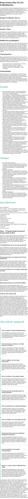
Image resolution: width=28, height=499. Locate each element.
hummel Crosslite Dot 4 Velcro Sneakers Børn (13, 487)
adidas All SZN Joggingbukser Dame (14, 495)
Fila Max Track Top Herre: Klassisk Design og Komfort (13, 495)
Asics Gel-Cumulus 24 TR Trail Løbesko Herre (10, 489)
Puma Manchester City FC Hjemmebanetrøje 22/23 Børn (12, 483)
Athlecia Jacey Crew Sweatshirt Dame (16, 481)
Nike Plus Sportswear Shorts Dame (18, 492)
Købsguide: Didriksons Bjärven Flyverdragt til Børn (10, 486)
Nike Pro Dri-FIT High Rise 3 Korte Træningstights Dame (13, 491)
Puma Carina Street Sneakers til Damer (20, 497)
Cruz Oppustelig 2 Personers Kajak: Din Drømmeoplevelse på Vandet (14, 490)
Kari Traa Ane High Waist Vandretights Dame (15, 485)
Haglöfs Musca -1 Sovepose (22, 488)
